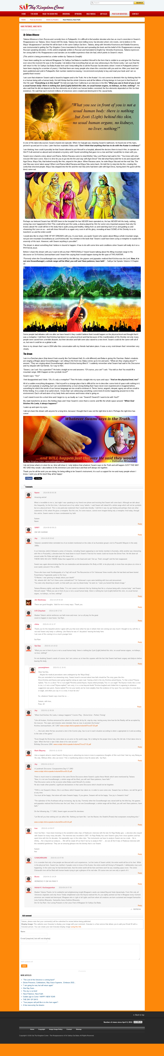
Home (23, 20)
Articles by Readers (52, 20)
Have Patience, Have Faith (31, 26)
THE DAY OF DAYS (30, 999)
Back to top (139, 1015)
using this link (76, 927)
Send (24, 966)
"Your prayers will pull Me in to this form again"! (40, 1002)
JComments (82, 971)
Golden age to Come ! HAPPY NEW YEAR (39, 997)
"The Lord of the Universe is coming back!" (39, 980)
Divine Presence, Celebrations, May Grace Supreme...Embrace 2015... (49, 983)
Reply (140, 524)
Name (23, 931)
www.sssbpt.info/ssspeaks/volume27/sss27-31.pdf (72, 744)
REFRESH (137, 909)
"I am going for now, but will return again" (38, 985)
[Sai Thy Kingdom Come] (30, 5)
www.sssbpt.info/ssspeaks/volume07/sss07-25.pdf (79, 726)
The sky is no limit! (30, 991)
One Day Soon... (29, 988)
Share (29, 478)
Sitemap (78, 1029)
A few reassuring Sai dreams (33, 1005)
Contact (69, 1029)
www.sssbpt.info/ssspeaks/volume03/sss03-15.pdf (53, 771)
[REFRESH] (24, 485)
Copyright (41, 1029)
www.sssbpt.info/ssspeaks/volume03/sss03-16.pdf (53, 822)
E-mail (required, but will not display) (35, 938)
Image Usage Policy (55, 1029)
